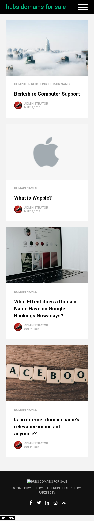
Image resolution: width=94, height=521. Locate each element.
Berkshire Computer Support (47, 94)
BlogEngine (53, 488)
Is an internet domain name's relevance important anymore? (46, 427)
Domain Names (59, 84)
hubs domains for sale (36, 6)
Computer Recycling (30, 84)
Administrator (36, 103)
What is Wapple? (33, 198)
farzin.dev (47, 492)
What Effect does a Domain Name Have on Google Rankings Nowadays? (45, 309)
